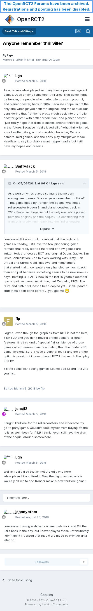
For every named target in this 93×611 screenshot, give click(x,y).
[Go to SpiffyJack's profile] (8, 168)
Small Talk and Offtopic (43, 59)
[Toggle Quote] (10, 183)
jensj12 (21, 408)
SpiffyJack (25, 166)
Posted (30, 81)
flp (17, 318)
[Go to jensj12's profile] (8, 411)
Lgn (10, 55)
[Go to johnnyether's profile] (8, 514)
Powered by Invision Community (46, 604)
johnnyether (26, 511)
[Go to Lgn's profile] (8, 78)
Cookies (46, 595)
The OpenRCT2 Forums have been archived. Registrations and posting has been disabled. (46, 6)
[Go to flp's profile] (8, 321)
